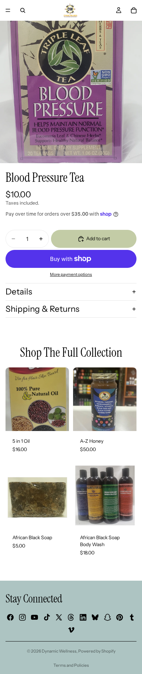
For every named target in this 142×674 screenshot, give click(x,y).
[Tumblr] (132, 617)
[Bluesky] (95, 617)
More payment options (71, 274)
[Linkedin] (83, 617)
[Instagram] (22, 617)
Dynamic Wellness (59, 651)
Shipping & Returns (42, 309)
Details (19, 292)
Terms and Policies (71, 665)
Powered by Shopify (96, 651)
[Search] (22, 10)
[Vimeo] (71, 629)
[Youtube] (34, 617)
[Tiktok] (47, 617)
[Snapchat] (107, 617)
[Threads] (71, 617)
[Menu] (8, 10)
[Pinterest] (119, 617)
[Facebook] (10, 617)
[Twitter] (59, 617)
